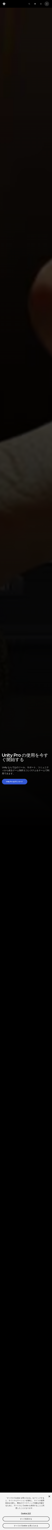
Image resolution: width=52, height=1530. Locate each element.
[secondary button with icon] (47, 4)
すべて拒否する (26, 1519)
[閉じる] (49, 1496)
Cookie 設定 (26, 1513)
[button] (14, 781)
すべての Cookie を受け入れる (26, 1526)
